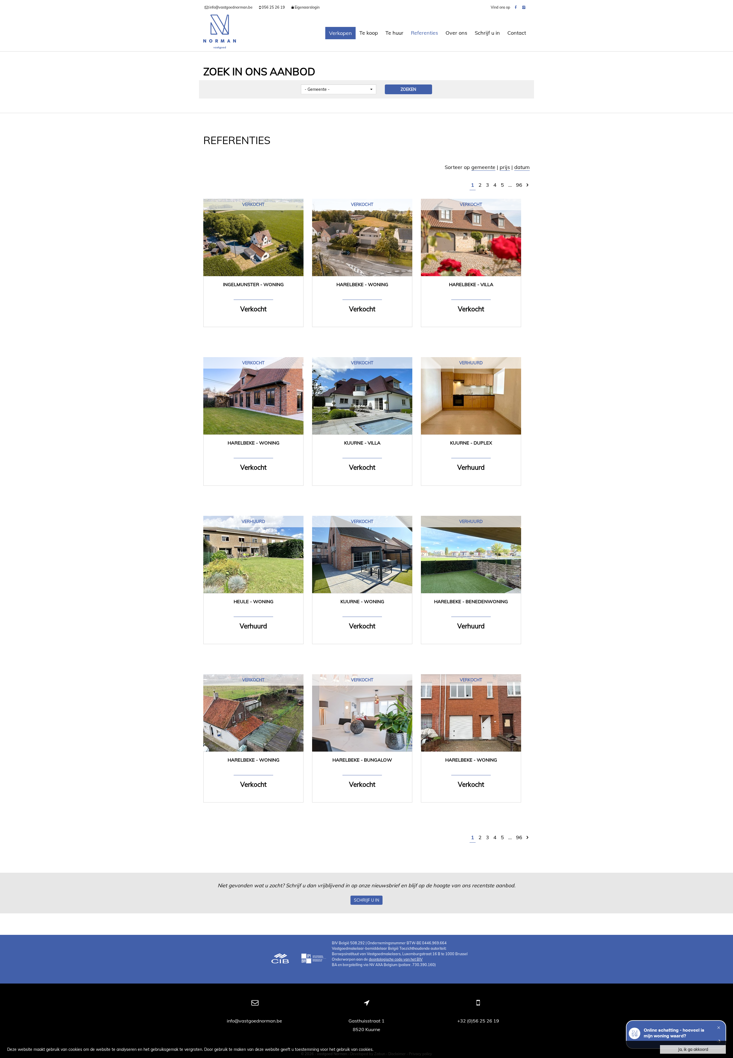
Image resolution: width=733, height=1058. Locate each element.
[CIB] (280, 959)
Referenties (424, 33)
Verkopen (340, 33)
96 (519, 185)
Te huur (394, 33)
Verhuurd (471, 362)
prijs (505, 167)
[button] (338, 89)
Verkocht (253, 204)
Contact (516, 33)
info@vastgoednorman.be (255, 1021)
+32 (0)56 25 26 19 (478, 1021)
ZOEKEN (408, 89)
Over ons (456, 33)
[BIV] (313, 959)
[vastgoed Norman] (219, 33)
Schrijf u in (487, 33)
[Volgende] (527, 185)
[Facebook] (515, 7)
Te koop (368, 33)
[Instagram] (524, 7)
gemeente (483, 167)
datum (522, 167)
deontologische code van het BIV (396, 959)
